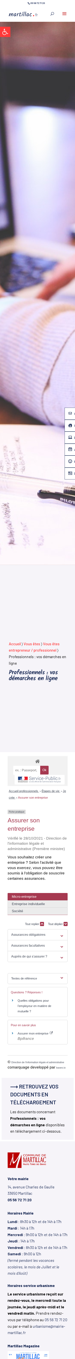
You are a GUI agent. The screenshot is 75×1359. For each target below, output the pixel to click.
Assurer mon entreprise (33, 1033)
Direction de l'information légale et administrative (37, 1062)
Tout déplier (56, 924)
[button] (5, 32)
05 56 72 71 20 (56, 1319)
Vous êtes (32, 644)
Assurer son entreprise (33, 797)
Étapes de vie (51, 791)
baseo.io (61, 1067)
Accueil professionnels (24, 791)
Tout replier (32, 924)
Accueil (15, 644)
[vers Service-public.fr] (40, 780)
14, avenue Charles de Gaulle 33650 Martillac (31, 1193)
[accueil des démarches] (38, 761)
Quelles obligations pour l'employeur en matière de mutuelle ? (34, 1006)
